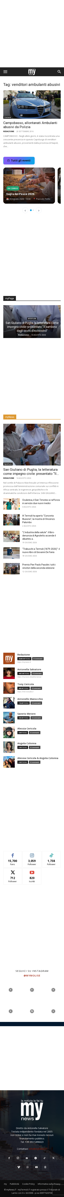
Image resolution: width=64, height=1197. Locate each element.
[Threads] (45, 1167)
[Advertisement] (32, 34)
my (5, 1184)
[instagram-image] (10, 990)
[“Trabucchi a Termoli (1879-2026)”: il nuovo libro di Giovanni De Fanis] (11, 553)
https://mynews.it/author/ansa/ (29, 677)
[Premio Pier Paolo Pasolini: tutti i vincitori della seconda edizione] (11, 568)
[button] (5, 71)
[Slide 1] (31, 210)
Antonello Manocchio (30, 698)
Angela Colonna (26, 743)
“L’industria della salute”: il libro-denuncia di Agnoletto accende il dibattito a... (39, 535)
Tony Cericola (23, 335)
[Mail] (26, 1158)
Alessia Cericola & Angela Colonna (37, 758)
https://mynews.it (24, 662)
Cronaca (7, 117)
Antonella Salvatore (29, 669)
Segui (32, 853)
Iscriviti (32, 871)
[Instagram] (18, 1158)
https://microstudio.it (25, 692)
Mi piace (13, 853)
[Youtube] (36, 1167)
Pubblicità (14, 1184)
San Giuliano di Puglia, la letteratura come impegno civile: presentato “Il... (31, 472)
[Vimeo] (18, 1167)
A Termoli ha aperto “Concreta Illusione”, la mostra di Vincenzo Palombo (38, 519)
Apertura (32, 323)
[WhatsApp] (27, 1167)
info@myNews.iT (38, 1148)
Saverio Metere (26, 713)
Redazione (8, 131)
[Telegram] (35, 1158)
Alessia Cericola (26, 728)
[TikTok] (44, 1158)
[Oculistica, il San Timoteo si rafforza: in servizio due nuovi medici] (11, 504)
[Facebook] (9, 1158)
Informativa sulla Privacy (49, 1184)
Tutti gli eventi (21, 160)
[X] (53, 1158)
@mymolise (32, 975)
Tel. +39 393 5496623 (32, 1141)
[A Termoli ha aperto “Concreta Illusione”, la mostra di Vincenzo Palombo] (11, 519)
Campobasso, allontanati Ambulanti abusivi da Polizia (30, 125)
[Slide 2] (33, 210)
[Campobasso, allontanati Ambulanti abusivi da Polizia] (32, 104)
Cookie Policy (28, 1184)
